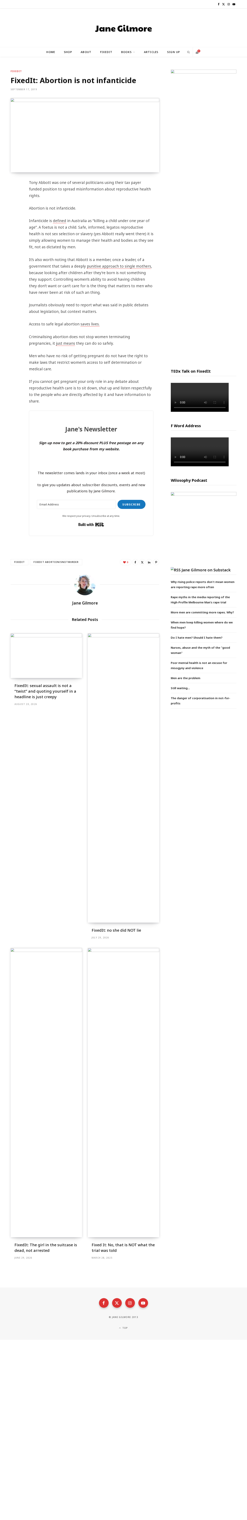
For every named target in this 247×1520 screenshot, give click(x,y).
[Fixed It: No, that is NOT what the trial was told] (123, 1092)
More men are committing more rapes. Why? (202, 612)
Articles (151, 52)
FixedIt (106, 52)
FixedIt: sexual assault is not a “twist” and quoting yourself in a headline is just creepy (45, 691)
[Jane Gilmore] (123, 28)
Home (50, 52)
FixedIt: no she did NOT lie (116, 930)
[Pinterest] (15, 214)
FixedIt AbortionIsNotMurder (56, 562)
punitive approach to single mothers (119, 266)
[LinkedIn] (149, 562)
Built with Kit (91, 524)
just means (65, 343)
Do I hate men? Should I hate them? (196, 637)
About (86, 52)
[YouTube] (143, 1303)
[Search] (188, 52)
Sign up (173, 52)
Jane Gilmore (85, 603)
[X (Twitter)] (117, 1303)
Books (126, 52)
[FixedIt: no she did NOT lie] (123, 778)
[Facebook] (15, 193)
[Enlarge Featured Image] (85, 135)
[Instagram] (130, 1303)
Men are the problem (185, 678)
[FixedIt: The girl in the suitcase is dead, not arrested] (46, 1092)
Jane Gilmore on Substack (206, 570)
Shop (68, 52)
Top (125, 1328)
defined (59, 220)
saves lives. (90, 324)
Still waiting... (180, 688)
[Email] (15, 224)
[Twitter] (15, 204)
